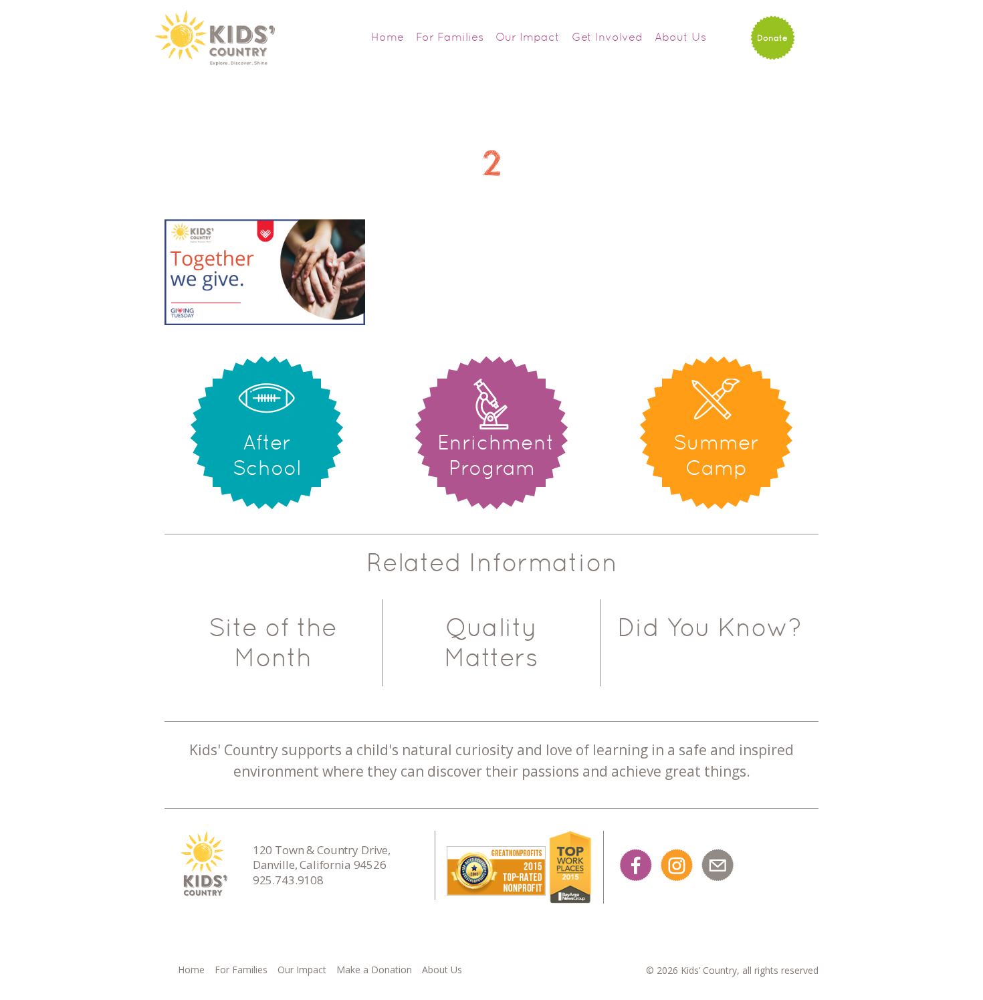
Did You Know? (709, 627)
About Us (680, 36)
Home (387, 36)
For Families (449, 36)
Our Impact (528, 36)
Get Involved (607, 36)
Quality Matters (491, 642)
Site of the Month (273, 642)
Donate (772, 38)
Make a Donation (374, 969)
